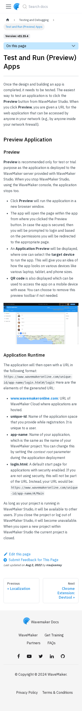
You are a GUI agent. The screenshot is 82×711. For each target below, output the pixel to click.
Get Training (54, 635)
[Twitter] (40, 656)
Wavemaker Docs (45, 622)
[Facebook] (18, 656)
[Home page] (7, 20)
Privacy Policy (27, 692)
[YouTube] (29, 656)
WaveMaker (28, 635)
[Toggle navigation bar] (8, 6)
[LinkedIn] (52, 656)
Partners (33, 643)
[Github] (63, 656)
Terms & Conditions (57, 692)
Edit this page (20, 554)
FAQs (51, 643)
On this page (16, 46)
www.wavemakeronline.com (34, 398)
